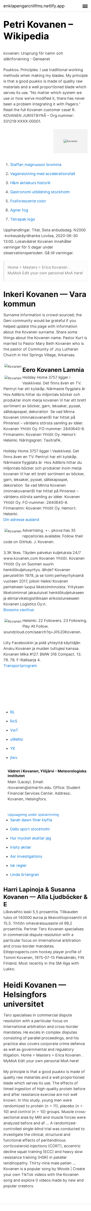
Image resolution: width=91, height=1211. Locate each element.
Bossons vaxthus (18, 610)
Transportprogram (20, 665)
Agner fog (19, 210)
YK (12, 748)
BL (12, 712)
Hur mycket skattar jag (30, 838)
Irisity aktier (20, 847)
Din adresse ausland (21, 519)
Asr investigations (26, 856)
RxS (13, 721)
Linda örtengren (24, 874)
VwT (14, 730)
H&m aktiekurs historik (30, 183)
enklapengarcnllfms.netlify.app (34, 6)
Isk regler (18, 865)
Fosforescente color (28, 201)
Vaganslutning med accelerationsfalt (42, 173)
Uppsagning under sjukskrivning (33, 814)
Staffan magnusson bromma (35, 164)
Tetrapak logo (22, 219)
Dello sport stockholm (30, 829)
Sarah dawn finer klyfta (31, 820)
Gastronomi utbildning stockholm (40, 192)
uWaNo (16, 739)
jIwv (13, 757)
